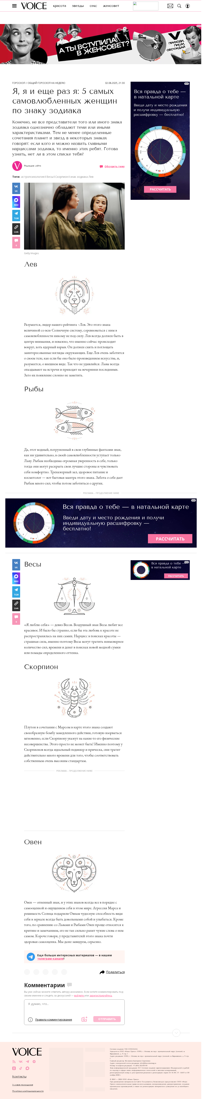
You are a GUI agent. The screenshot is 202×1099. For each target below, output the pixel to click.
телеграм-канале (50, 958)
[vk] (20, 1061)
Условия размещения (22, 1084)
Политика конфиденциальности (28, 1091)
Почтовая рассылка (170, 6)
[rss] (14, 1061)
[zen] (34, 1061)
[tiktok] (20, 1068)
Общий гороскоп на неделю (46, 83)
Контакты (19, 1076)
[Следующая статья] (101, 1033)
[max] (27, 1068)
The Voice (34, 5)
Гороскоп (18, 83)
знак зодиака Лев (82, 177)
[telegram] (27, 1061)
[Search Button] (179, 6)
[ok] (14, 1068)
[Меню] (14, 6)
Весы (49, 177)
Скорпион (61, 177)
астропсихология (32, 177)
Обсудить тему (115, 166)
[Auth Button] (187, 6)
